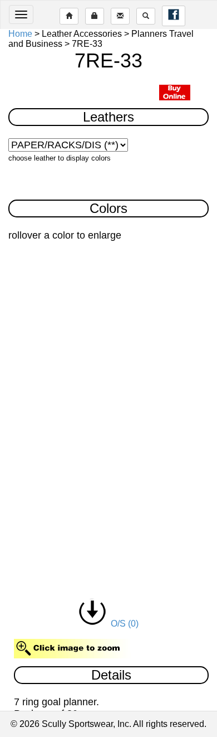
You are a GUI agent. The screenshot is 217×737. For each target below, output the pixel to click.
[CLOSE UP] (108, 398)
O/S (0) (122, 623)
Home (20, 33)
